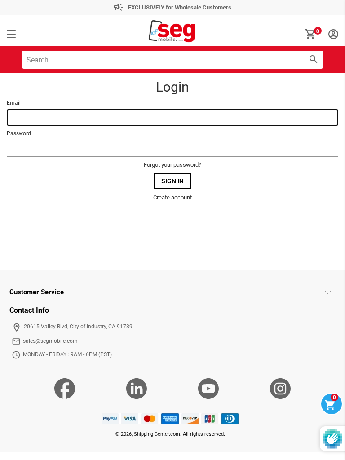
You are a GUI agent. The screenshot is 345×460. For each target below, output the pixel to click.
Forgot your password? (172, 164)
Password (19, 133)
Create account (172, 197)
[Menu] (11, 34)
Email (14, 103)
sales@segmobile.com (50, 341)
